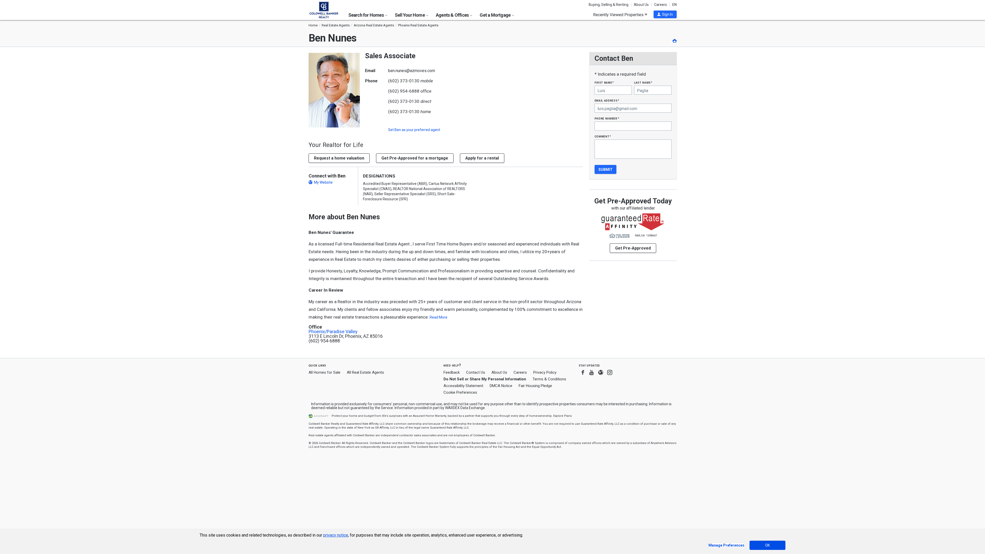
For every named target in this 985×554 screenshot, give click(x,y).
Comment (603, 136)
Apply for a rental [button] (482, 158)
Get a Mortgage (495, 15)
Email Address (607, 100)
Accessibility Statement (463, 385)
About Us (641, 4)
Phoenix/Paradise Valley (333, 331)
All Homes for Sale (324, 372)
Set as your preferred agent (414, 130)
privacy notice (335, 535)
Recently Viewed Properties (619, 14)
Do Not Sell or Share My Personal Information (485, 379)
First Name (604, 82)
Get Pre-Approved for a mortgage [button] (414, 158)
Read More (438, 317)
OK (767, 545)
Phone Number (607, 118)
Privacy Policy (544, 372)
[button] (665, 14)
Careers (660, 4)
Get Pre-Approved (633, 248)
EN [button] (674, 5)
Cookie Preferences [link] (460, 392)
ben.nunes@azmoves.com (411, 70)
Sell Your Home (410, 15)
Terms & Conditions (549, 379)
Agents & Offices (452, 15)
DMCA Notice (501, 385)
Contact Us (475, 372)
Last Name (643, 82)
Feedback (452, 372)
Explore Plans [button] (562, 416)
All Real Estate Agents (365, 372)
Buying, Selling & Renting (608, 4)
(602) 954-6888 (403, 91)
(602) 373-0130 (403, 80)
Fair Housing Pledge (535, 385)
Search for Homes (366, 15)
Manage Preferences (726, 545)
